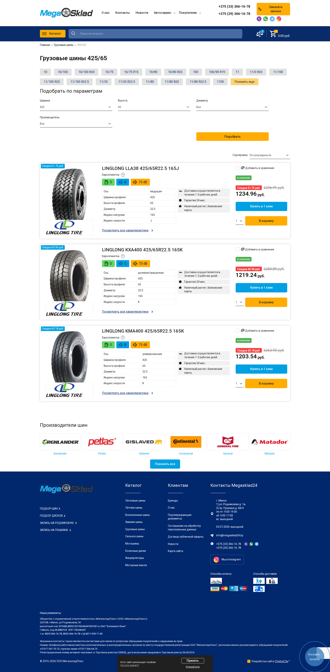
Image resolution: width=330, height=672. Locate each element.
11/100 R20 (52, 82)
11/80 (150, 82)
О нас (171, 507)
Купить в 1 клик (261, 206)
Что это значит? (129, 665)
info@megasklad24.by (229, 535)
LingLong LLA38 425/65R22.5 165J (140, 168)
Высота (122, 100)
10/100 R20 (86, 72)
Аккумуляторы (134, 557)
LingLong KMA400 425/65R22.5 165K (143, 331)
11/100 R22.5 (79, 82)
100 (195, 72)
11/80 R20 (172, 82)
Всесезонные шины (137, 514)
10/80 (153, 72)
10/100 (63, 72)
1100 (220, 82)
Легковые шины (135, 500)
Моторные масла (136, 565)
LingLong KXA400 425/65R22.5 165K (142, 249)
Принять (193, 660)
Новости (173, 543)
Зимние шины (133, 521)
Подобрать (232, 136)
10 (45, 72)
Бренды (173, 500)
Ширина (45, 100)
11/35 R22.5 (126, 82)
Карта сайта (175, 551)
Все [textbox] (198, 107)
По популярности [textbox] (260, 155)
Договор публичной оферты (185, 536)
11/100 (278, 72)
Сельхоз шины (134, 536)
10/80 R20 (175, 72)
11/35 (103, 82)
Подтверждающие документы (180, 516)
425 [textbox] (42, 107)
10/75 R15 (131, 72)
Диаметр (202, 100)
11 (237, 72)
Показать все (165, 464)
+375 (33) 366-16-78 (234, 6)
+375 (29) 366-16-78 (234, 14)
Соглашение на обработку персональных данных (184, 527)
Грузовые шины (135, 529)
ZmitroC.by (281, 661)
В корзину (266, 221)
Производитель (50, 117)
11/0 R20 (256, 72)
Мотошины (132, 543)
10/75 (109, 72)
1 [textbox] (236, 220)
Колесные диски (135, 550)
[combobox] (76, 107)
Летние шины (133, 507)
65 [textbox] (119, 107)
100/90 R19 (217, 72)
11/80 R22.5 (198, 82)
